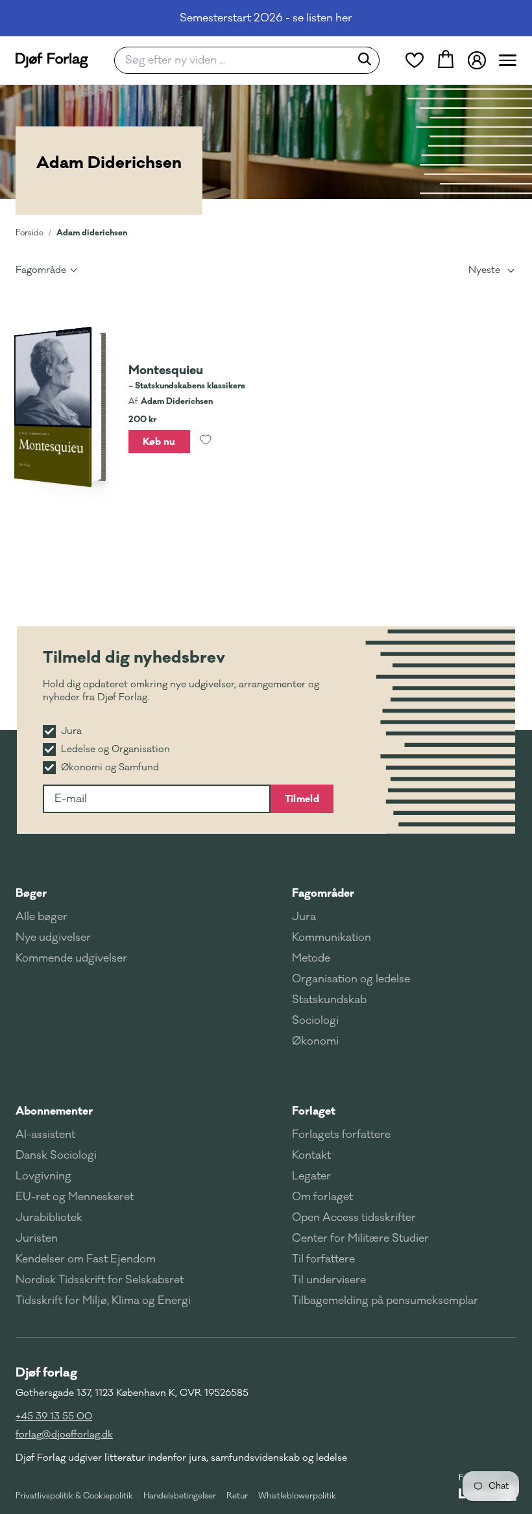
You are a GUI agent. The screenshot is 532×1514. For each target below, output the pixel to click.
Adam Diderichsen (177, 401)
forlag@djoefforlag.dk (64, 1434)
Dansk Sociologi (56, 1155)
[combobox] (236, 60)
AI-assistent (45, 1135)
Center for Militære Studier (360, 1238)
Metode (311, 958)
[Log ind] (477, 60)
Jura (304, 917)
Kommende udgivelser (71, 958)
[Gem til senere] (205, 441)
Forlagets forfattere (341, 1135)
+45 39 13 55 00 (54, 1416)
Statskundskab (329, 1000)
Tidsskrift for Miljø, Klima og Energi (103, 1301)
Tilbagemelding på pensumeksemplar (385, 1301)
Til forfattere (323, 1259)
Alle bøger (41, 917)
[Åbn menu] (507, 60)
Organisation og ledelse (351, 979)
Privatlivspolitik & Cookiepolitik (74, 1496)
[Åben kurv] (446, 60)
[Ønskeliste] (414, 60)
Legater (311, 1176)
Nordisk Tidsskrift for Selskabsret (100, 1280)
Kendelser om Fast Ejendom (86, 1259)
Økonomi (315, 1041)
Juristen (37, 1238)
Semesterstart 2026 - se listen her (266, 18)
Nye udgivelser (53, 937)
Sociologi (315, 1020)
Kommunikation (331, 937)
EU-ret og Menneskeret (75, 1197)
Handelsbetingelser (179, 1496)
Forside (29, 233)
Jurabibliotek (49, 1218)
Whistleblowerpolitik (297, 1496)
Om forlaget (322, 1197)
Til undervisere (329, 1280)
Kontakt (311, 1155)
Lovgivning (43, 1176)
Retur (237, 1496)
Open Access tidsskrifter (354, 1218)
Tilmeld (302, 798)
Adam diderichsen (91, 232)
